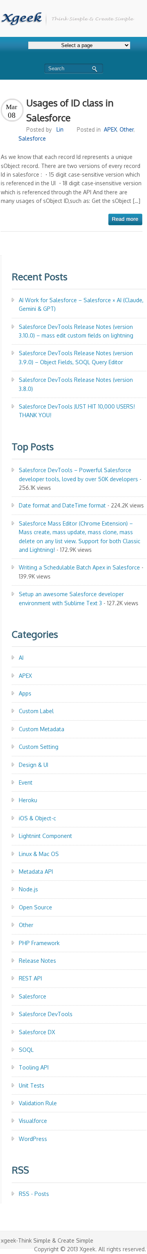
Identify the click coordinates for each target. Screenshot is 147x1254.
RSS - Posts (34, 1193)
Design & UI (33, 764)
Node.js (28, 889)
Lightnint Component (45, 835)
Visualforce (33, 1120)
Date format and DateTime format (62, 505)
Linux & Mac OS (39, 854)
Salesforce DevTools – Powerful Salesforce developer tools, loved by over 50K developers (78, 474)
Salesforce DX (37, 1032)
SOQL (26, 1049)
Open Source (35, 907)
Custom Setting (38, 746)
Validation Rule (38, 1103)
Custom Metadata (41, 729)
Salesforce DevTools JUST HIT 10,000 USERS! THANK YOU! (77, 410)
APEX (110, 129)
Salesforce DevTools (46, 1014)
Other (127, 129)
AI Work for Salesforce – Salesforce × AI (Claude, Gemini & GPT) (81, 304)
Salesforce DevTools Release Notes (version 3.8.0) (76, 384)
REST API (30, 978)
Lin (60, 129)
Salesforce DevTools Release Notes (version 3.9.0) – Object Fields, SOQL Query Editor (76, 357)
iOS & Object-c (37, 818)
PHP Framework (39, 943)
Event (26, 782)
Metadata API (36, 871)
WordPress (33, 1138)
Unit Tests (31, 1085)
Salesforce (32, 138)
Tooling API (34, 1067)
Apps (25, 693)
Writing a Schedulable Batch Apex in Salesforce (79, 567)
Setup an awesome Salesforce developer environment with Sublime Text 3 (71, 598)
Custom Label (36, 711)
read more (125, 219)
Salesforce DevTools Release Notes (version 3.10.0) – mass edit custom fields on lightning (76, 331)
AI (21, 657)
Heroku (28, 800)
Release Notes (37, 960)
